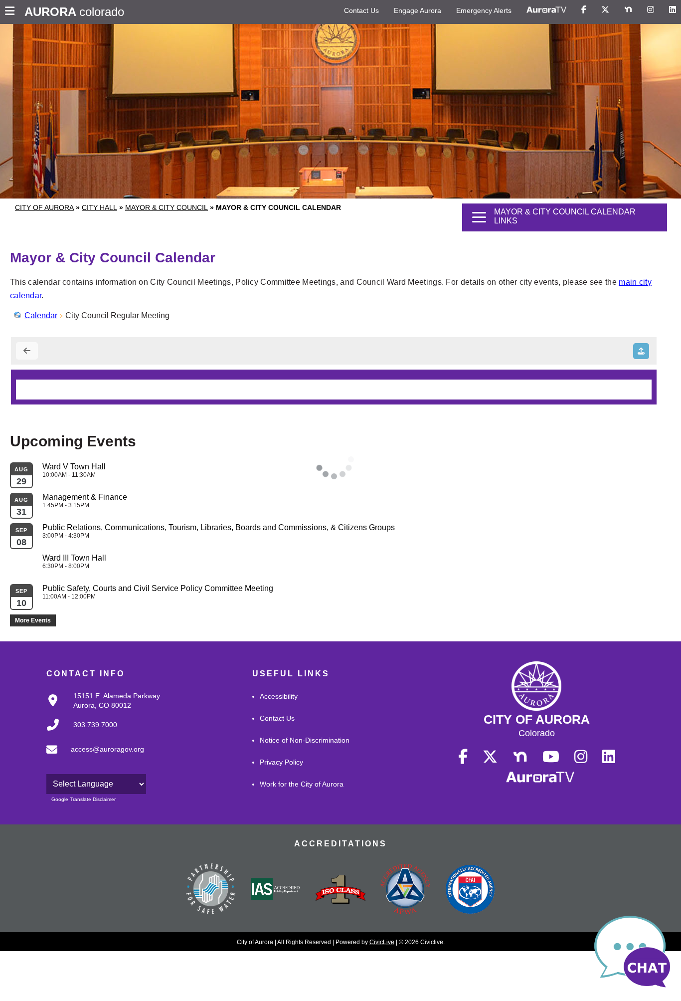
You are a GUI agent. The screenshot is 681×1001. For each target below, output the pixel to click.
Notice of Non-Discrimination (304, 740)
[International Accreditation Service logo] (276, 890)
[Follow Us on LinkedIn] (672, 9)
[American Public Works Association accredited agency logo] (405, 890)
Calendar (40, 315)
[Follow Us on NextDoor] (628, 9)
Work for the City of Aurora (301, 784)
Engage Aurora (417, 10)
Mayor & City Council (166, 207)
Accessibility (279, 696)
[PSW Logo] (211, 890)
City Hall (99, 207)
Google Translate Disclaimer (83, 799)
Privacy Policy (281, 762)
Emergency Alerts (483, 10)
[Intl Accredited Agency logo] (470, 890)
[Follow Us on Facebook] (583, 9)
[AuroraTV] (546, 10)
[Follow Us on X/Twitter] (605, 9)
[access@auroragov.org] (92, 758)
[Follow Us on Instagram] (650, 9)
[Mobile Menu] (12, 12)
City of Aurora (44, 207)
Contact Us (361, 10)
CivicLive (381, 942)
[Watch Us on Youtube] (550, 757)
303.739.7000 (95, 725)
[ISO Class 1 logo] (340, 890)
